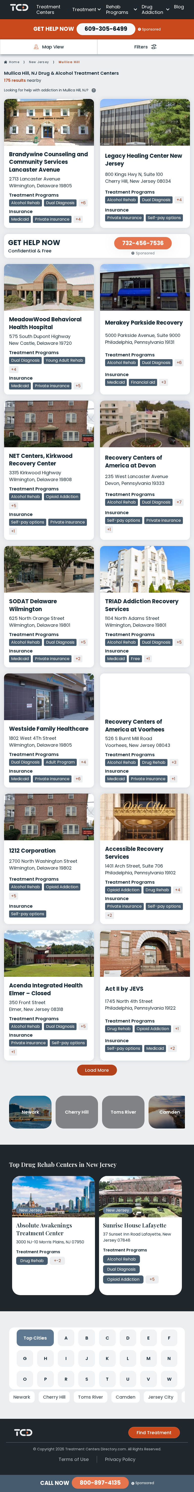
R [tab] (66, 1379)
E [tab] (148, 1338)
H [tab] (45, 1358)
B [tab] (86, 1338)
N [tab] (169, 1358)
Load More (97, 1070)
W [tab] (169, 1379)
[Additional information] (93, 90)
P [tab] (45, 1379)
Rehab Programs (117, 9)
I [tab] (66, 1358)
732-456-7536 (143, 243)
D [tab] (128, 1338)
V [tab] (148, 1379)
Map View (53, 47)
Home (14, 62)
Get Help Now (53, 29)
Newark (21, 1397)
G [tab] (25, 1358)
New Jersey (39, 62)
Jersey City (160, 1397)
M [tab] (149, 1358)
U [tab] (127, 1379)
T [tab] (107, 1379)
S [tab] (86, 1379)
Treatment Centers (48, 9)
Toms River (90, 1397)
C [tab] (107, 1338)
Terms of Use (74, 1459)
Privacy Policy (120, 1459)
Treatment (84, 9)
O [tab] (25, 1379)
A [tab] (66, 1338)
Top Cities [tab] (35, 1338)
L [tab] (128, 1358)
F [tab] (169, 1338)
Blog (179, 7)
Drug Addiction (152, 9)
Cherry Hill (54, 1397)
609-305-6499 (106, 29)
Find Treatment (154, 1432)
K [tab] (107, 1358)
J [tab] (86, 1358)
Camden (125, 1397)
